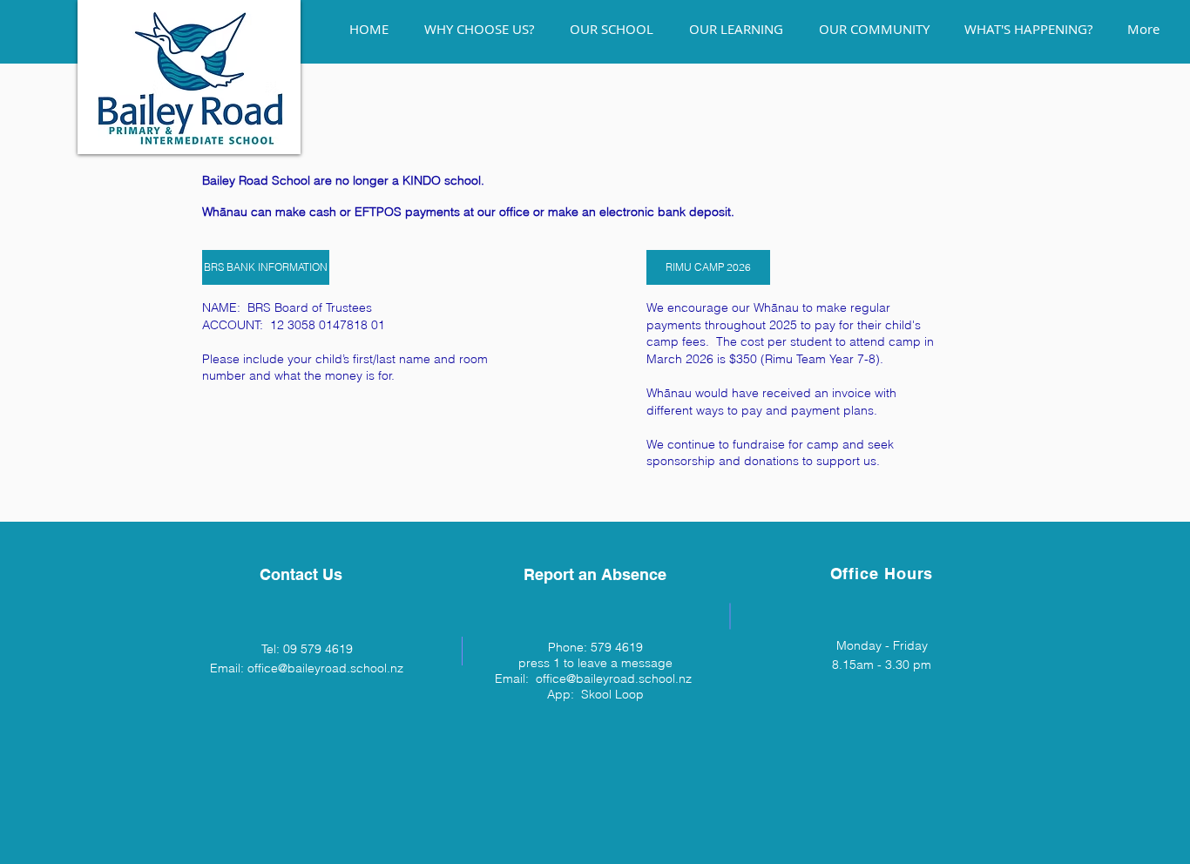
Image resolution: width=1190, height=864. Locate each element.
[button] (264, 267)
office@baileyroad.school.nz (325, 668)
